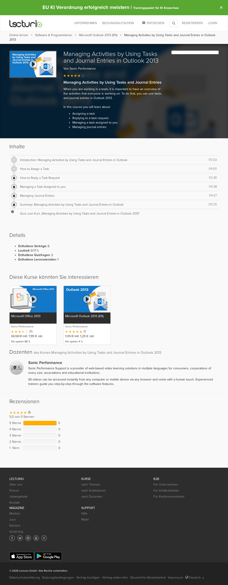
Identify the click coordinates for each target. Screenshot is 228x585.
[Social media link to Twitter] (20, 538)
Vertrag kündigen (88, 577)
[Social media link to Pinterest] (28, 538)
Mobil (85, 519)
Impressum (175, 577)
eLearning (16, 531)
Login (212, 23)
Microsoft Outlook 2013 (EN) (98, 35)
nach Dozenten (91, 496)
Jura (12, 519)
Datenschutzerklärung (24, 577)
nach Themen (90, 484)
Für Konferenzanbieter (169, 496)
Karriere (14, 525)
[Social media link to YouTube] (36, 538)
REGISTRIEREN (192, 23)
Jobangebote (18, 496)
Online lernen (18, 35)
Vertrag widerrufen (115, 577)
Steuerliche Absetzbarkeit (148, 577)
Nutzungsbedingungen (58, 577)
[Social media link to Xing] (44, 538)
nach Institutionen (93, 490)
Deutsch (195, 577)
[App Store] (21, 556)
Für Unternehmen (165, 484)
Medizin (14, 513)
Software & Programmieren (53, 35)
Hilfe (84, 513)
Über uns (15, 484)
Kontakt (14, 502)
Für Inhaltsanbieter (166, 490)
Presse (14, 490)
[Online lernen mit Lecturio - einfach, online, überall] (25, 23)
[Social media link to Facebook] (12, 538)
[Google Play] (48, 556)
